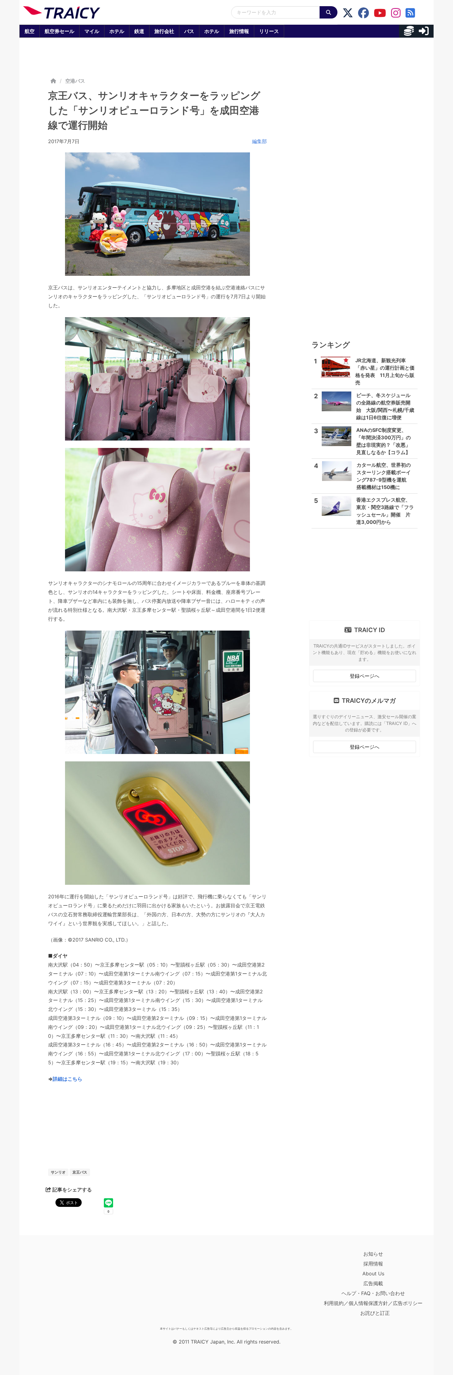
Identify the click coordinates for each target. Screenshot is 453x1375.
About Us (373, 1273)
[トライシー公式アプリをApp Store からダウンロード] (59, 1286)
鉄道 (139, 31)
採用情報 (373, 1264)
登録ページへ (364, 676)
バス (189, 31)
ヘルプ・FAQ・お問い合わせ (373, 1293)
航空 (30, 31)
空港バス (75, 81)
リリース (269, 31)
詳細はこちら (67, 1079)
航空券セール (59, 31)
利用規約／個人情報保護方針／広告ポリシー (373, 1303)
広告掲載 (373, 1283)
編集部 (259, 141)
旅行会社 (164, 31)
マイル (91, 31)
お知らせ (373, 1254)
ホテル (116, 31)
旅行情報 (239, 31)
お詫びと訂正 (375, 1313)
